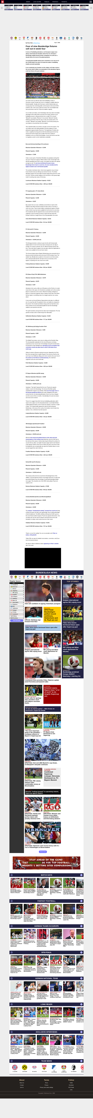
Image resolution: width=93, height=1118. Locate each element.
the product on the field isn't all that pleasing (37, 357)
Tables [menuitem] (46, 2)
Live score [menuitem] (37, 2)
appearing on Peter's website (51, 543)
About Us (22, 1082)
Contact (22, 1085)
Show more (43, 851)
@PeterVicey (36, 43)
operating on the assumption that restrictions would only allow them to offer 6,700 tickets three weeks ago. (42, 347)
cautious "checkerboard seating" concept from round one (42, 510)
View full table (16, 620)
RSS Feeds (71, 1087)
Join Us (22, 1087)
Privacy (46, 1085)
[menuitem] (12, 1)
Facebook (71, 1085)
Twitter (71, 1082)
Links (71, 1089)
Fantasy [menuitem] (55, 2)
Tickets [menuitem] (64, 2)
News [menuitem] (28, 2)
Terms (46, 1082)
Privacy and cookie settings (46, 1087)
